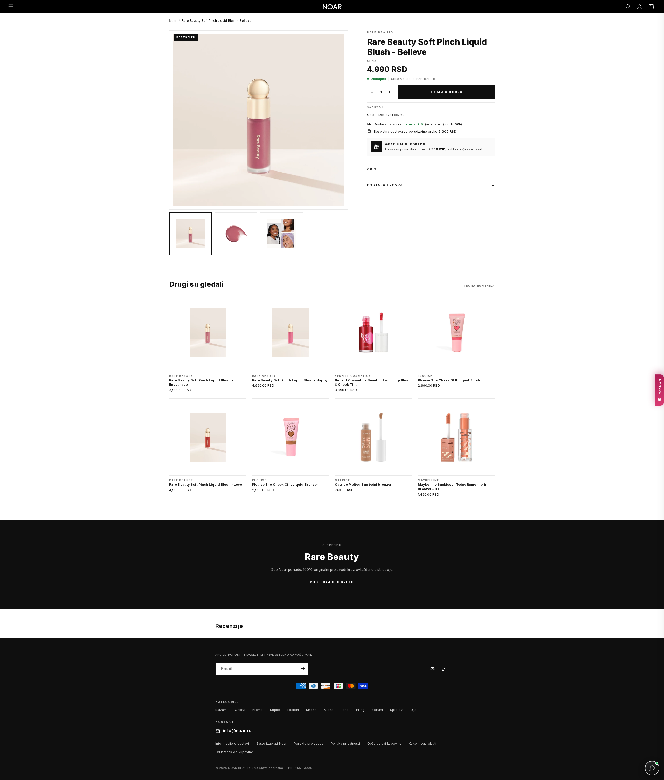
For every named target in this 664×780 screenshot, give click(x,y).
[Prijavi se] (302, 668)
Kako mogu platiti (422, 743)
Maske (311, 710)
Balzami (221, 710)
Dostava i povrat (391, 115)
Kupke (275, 710)
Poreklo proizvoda (308, 743)
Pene (345, 710)
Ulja (414, 710)
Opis (370, 115)
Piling (360, 710)
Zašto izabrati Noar (271, 743)
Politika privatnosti (345, 743)
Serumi (377, 710)
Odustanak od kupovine (234, 752)
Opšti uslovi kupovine (384, 743)
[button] (11, 6)
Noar (172, 21)
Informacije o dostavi (232, 743)
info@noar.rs (237, 731)
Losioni (293, 710)
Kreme (257, 710)
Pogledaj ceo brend (332, 582)
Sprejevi (396, 710)
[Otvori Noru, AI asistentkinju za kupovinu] (652, 768)
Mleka (328, 710)
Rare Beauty (380, 32)
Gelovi (240, 710)
